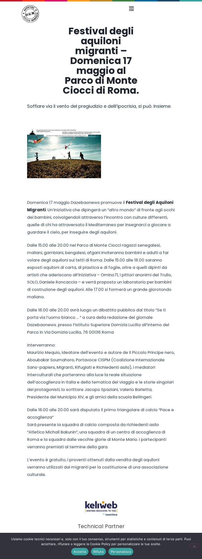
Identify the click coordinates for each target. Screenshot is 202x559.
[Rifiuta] (194, 545)
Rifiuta (98, 552)
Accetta (80, 552)
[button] (131, 8)
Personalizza (121, 552)
